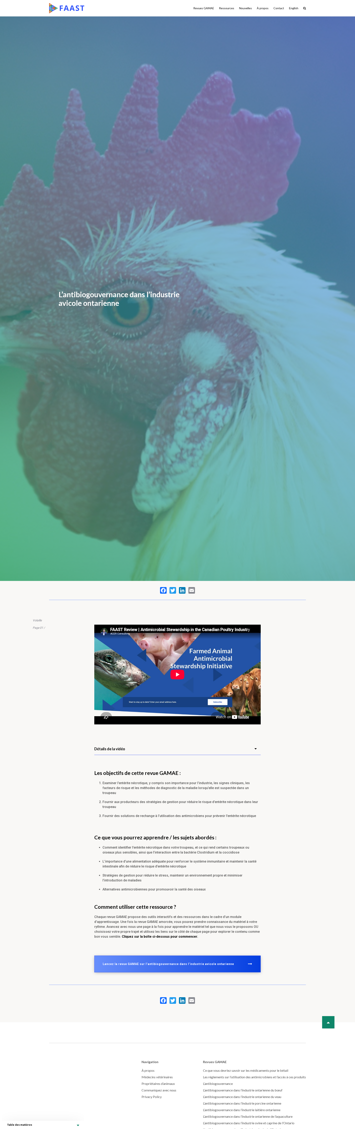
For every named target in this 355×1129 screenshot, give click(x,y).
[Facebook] (163, 590)
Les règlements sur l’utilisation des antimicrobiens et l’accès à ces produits (254, 1077)
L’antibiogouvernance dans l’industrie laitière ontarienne (241, 1110)
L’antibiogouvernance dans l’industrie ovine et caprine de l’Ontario (248, 1123)
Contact (278, 8)
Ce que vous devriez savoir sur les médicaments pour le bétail (245, 1070)
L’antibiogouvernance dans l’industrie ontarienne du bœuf (242, 1090)
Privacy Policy (152, 1097)
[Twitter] (173, 590)
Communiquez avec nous (159, 1090)
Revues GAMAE (203, 8)
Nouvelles (245, 8)
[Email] (192, 590)
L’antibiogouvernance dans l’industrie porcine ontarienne (242, 1103)
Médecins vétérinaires (157, 1077)
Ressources (226, 8)
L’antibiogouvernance (218, 1083)
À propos (263, 8)
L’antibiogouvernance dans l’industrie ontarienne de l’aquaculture (248, 1116)
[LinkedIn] (182, 590)
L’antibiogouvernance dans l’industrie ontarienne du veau (242, 1097)
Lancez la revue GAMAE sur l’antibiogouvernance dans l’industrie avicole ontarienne (168, 964)
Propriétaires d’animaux (158, 1083)
